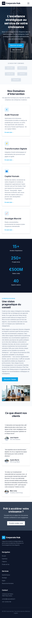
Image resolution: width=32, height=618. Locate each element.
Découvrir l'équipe (10, 379)
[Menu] (28, 3)
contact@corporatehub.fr (8, 599)
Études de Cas (5, 564)
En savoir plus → (9, 132)
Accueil (4, 556)
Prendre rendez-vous (16, 523)
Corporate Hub (11, 3)
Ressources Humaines (8, 583)
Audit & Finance (6, 575)
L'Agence (4, 561)
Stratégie (4, 577)
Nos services (16, 50)
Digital (3, 580)
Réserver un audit (16, 45)
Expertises (4, 558)
